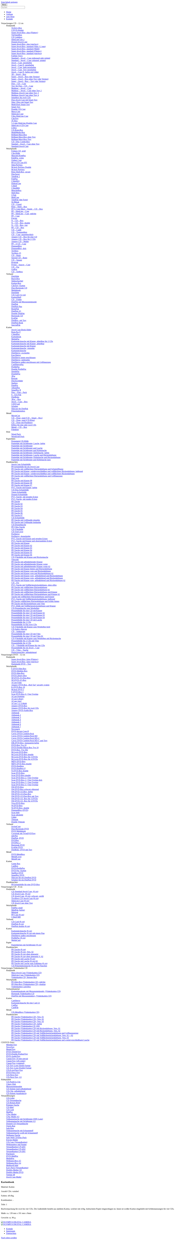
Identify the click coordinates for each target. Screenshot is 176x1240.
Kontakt (9, 19)
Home (8, 12)
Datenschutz (11, 1233)
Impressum (10, 1231)
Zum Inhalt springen (9, 2)
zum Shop (10, 16)
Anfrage (9, 14)
